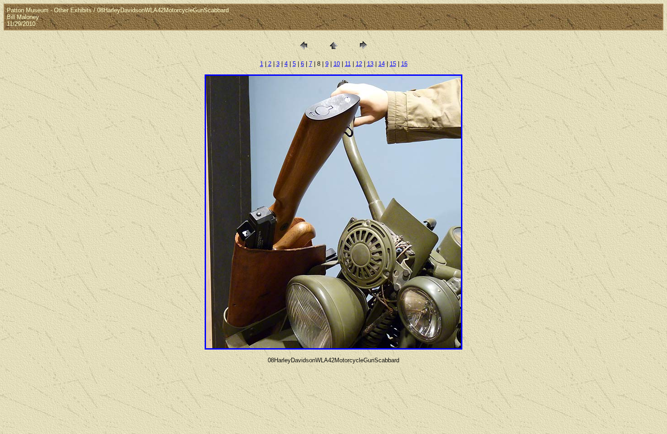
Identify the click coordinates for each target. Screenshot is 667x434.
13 (370, 63)
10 (337, 63)
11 (348, 63)
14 (381, 63)
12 (359, 63)
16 (404, 63)
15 (393, 63)
